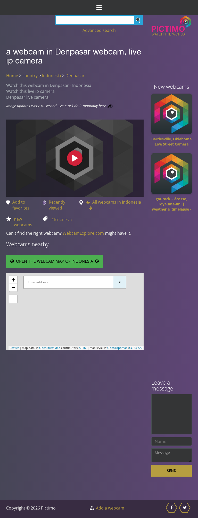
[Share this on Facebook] (172, 509)
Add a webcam (110, 508)
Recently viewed (57, 205)
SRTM (83, 348)
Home (12, 75)
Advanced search (99, 30)
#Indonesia (61, 219)
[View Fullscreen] (13, 299)
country (30, 75)
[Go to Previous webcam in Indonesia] (89, 202)
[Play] (74, 158)
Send (171, 470)
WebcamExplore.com (83, 233)
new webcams (23, 222)
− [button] (13, 287)
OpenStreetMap (49, 348)
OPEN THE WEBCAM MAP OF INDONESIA (54, 261)
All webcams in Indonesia (116, 202)
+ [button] (13, 280)
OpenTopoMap (117, 348)
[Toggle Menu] (99, 7)
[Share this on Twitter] (185, 509)
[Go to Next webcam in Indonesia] (89, 208)
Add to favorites (20, 205)
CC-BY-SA (135, 348)
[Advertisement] (171, 297)
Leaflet (14, 348)
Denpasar (75, 75)
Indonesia (51, 75)
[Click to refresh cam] (110, 106)
